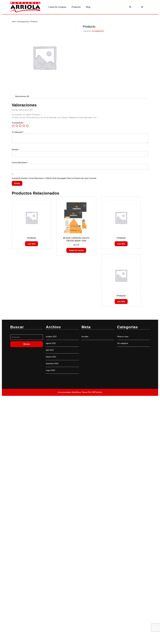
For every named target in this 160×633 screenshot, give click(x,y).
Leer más (32, 244)
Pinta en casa (122, 336)
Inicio (14, 22)
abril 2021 (50, 350)
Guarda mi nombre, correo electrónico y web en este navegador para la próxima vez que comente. (54, 178)
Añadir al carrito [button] (76, 250)
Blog (88, 7)
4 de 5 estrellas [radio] (23, 125)
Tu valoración (18, 132)
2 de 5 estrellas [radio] (16, 125)
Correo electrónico (20, 162)
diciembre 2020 (52, 363)
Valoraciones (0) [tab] (22, 96)
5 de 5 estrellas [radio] (27, 125)
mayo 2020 (50, 370)
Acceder (85, 336)
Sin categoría (122, 343)
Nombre (16, 149)
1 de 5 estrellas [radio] (13, 125)
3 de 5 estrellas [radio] (20, 125)
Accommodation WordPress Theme (73, 392)
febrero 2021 (51, 357)
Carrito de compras (57, 7)
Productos (76, 7)
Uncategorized (23, 22)
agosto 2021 (51, 343)
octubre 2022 (51, 336)
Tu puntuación (18, 123)
